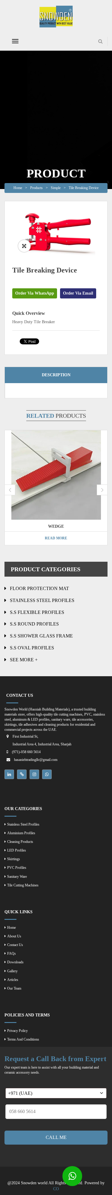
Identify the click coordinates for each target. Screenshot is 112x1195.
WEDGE (56, 526)
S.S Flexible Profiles (37, 612)
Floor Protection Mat (39, 588)
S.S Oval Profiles (32, 647)
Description (56, 375)
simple (56, 188)
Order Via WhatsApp (34, 293)
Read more (56, 538)
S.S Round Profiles (34, 623)
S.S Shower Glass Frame (41, 635)
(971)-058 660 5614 (26, 752)
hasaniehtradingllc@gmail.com (35, 760)
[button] (24, 246)
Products (36, 188)
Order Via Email (78, 293)
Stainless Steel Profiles (42, 600)
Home (17, 188)
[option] (56, 234)
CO (56, 1189)
